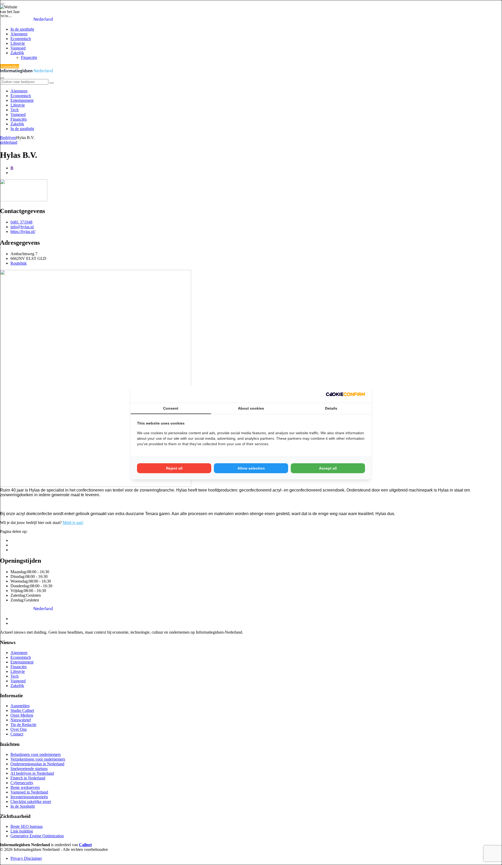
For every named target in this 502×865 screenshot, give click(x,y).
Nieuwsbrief (20, 720)
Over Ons (18, 729)
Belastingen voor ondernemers (35, 754)
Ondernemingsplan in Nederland (37, 764)
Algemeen (18, 34)
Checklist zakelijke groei (30, 801)
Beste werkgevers (25, 787)
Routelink (18, 263)
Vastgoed (18, 48)
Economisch (20, 38)
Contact (16, 734)
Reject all (174, 468)
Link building (21, 831)
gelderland (8, 142)
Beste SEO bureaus (26, 826)
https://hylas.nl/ (22, 231)
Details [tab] (331, 408)
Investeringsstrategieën (29, 797)
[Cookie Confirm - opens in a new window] (345, 394)
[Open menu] (2, 3)
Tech (14, 110)
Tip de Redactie (23, 724)
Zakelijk (17, 53)
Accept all (328, 468)
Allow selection (251, 468)
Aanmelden (9, 66)
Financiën (29, 57)
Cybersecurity (21, 782)
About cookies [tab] (251, 408)
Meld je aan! (73, 522)
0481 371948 (21, 222)
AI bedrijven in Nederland (32, 773)
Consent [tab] (170, 408)
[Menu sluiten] (2, 78)
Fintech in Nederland (27, 778)
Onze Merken (21, 715)
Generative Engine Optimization (37, 836)
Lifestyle (17, 43)
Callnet (85, 844)
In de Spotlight (22, 806)
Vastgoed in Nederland (29, 792)
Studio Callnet (22, 710)
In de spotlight (22, 29)
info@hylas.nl (22, 227)
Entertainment (21, 100)
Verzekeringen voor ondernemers (37, 759)
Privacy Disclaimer (26, 858)
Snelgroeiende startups (29, 768)
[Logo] (26, 609)
